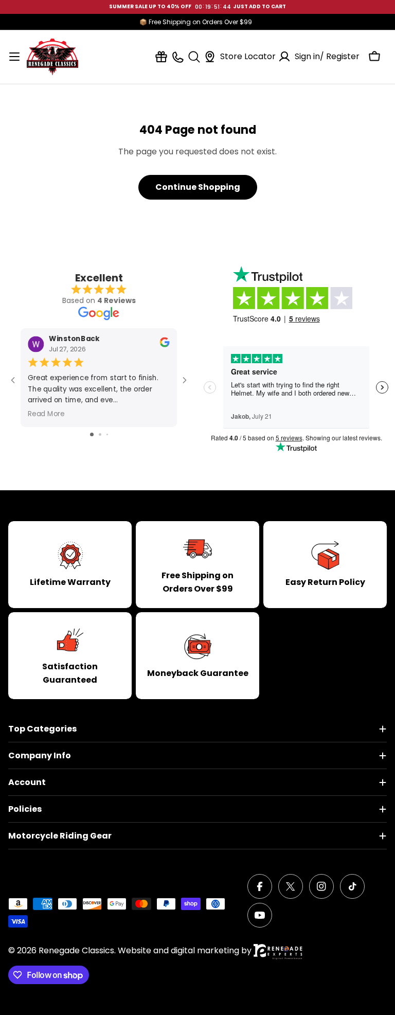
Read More (46, 414)
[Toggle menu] (14, 56)
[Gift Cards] (161, 56)
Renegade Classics (76, 950)
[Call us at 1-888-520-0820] (178, 56)
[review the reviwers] (164, 345)
